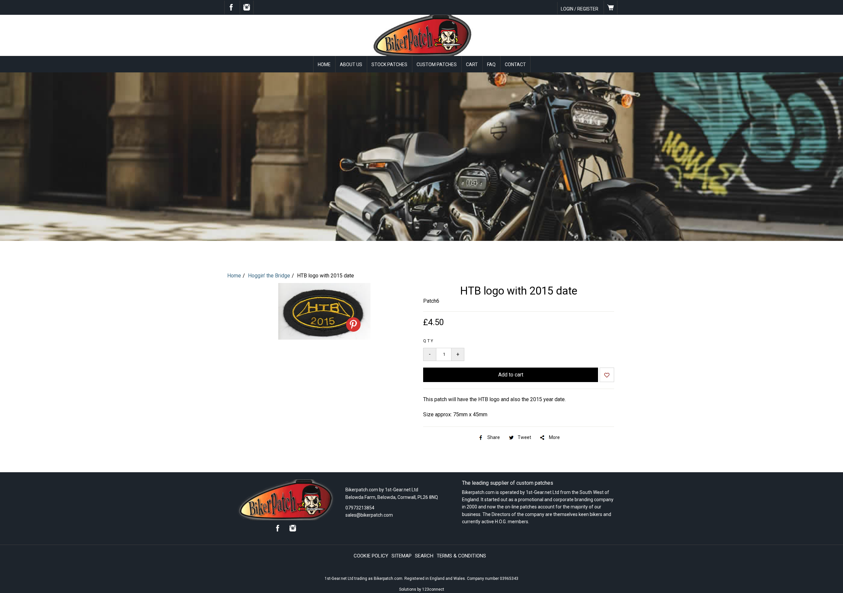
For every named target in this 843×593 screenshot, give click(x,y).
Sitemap (402, 556)
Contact (515, 64)
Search (424, 556)
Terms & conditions (461, 556)
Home (324, 64)
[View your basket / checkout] (610, 9)
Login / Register (579, 9)
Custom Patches (437, 64)
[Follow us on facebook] (231, 9)
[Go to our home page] (421, 54)
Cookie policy (371, 556)
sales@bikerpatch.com (369, 515)
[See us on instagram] (247, 9)
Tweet (524, 437)
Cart (472, 64)
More (554, 437)
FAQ (491, 64)
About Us (351, 64)
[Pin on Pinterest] (353, 324)
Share (493, 437)
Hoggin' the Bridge (269, 275)
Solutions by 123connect (421, 589)
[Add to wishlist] (607, 376)
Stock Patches (389, 64)
